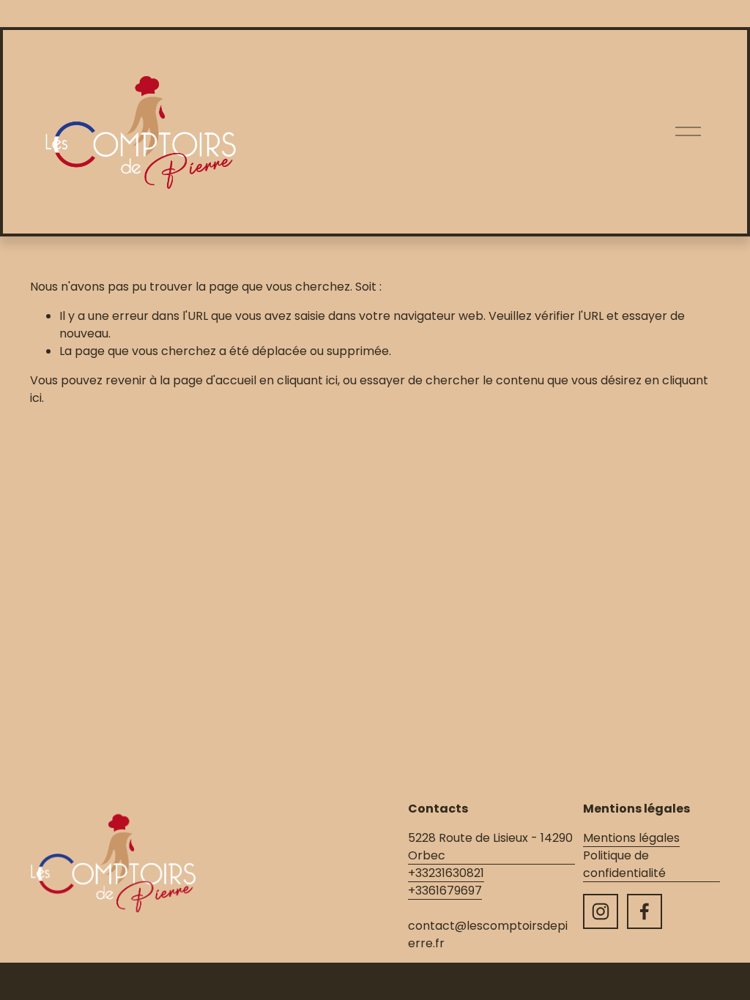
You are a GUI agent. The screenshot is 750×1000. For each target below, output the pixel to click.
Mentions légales (631, 837)
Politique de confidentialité (624, 864)
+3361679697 (445, 890)
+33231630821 (446, 873)
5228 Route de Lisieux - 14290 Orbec (490, 846)
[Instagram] (600, 911)
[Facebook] (644, 911)
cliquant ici (307, 380)
